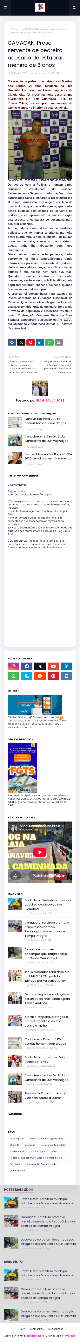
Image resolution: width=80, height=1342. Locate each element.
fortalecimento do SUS (53, 1145)
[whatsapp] (13, 676)
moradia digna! (37, 1151)
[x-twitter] (40, 666)
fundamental (17, 1151)
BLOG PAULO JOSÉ (17, 73)
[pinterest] (53, 676)
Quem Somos (37, 1329)
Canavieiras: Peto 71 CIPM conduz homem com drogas (45, 421)
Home (22, 1329)
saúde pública (17, 1170)
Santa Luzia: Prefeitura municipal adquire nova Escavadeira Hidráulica (48, 904)
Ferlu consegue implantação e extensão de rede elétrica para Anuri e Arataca (47, 998)
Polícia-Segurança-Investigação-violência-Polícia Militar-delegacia (36, 1158)
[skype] (26, 676)
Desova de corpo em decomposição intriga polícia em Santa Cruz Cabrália (46, 953)
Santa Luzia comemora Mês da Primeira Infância (47, 1059)
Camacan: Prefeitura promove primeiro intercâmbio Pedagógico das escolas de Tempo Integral (47, 929)
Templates (69, 1335)
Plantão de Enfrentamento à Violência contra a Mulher (45, 1095)
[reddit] (40, 676)
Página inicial (18, 29)
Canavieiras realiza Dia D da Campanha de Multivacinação (46, 438)
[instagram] (13, 666)
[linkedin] (66, 666)
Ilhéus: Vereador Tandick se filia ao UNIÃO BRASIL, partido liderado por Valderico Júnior (47, 976)
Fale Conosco (55, 1329)
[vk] (66, 676)
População (15, 1164)
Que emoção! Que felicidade (41, 1164)
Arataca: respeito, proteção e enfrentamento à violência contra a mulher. (46, 1021)
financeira (29, 1145)
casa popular (17, 1138)
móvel (54, 1151)
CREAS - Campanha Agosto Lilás (46, 1138)
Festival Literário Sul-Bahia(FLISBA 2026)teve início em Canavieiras (48, 456)
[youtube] (53, 666)
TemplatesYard (35, 1335)
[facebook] (26, 666)
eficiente (14, 1145)
